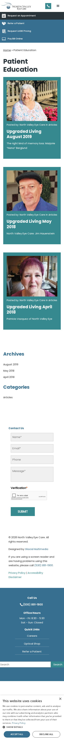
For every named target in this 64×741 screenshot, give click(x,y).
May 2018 (8, 370)
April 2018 (9, 377)
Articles (8, 397)
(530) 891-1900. (43, 565)
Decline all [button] (46, 734)
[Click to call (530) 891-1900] (48, 6)
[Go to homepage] (16, 6)
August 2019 (10, 364)
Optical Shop (32, 643)
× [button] (60, 699)
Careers (32, 636)
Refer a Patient (32, 651)
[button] (58, 6)
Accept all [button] (17, 734)
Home (7, 50)
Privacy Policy (17, 573)
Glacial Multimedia (36, 549)
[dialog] (32, 718)
